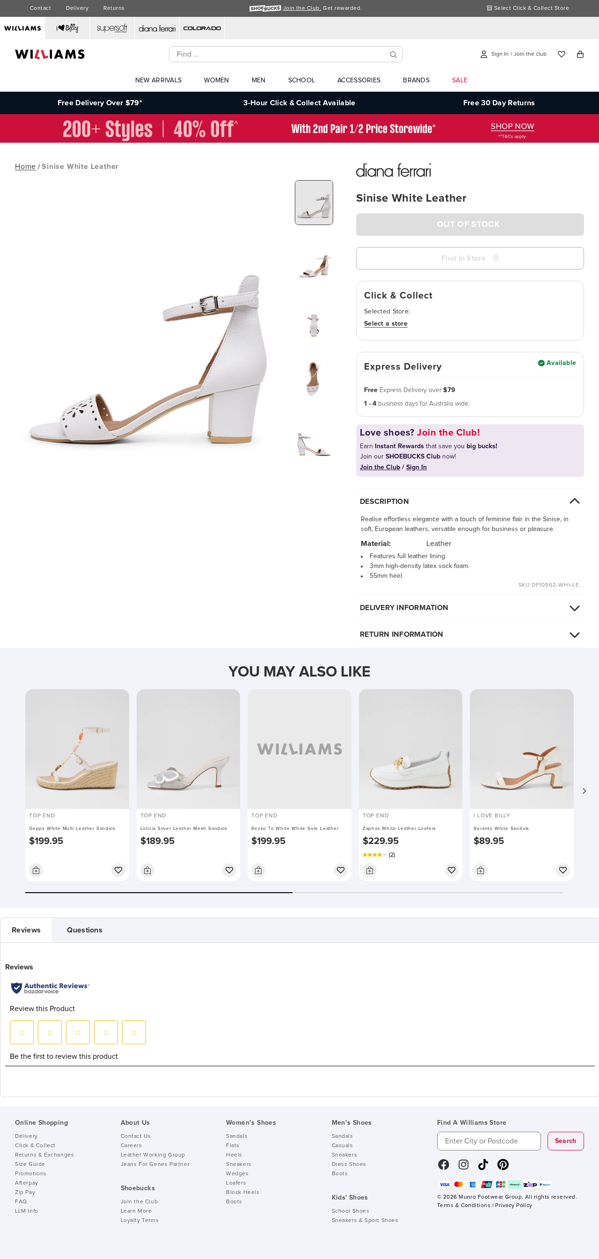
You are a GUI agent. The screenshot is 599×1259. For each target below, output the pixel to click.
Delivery (77, 8)
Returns (113, 8)
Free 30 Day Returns (499, 103)
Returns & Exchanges (44, 1155)
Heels (234, 1155)
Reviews (26, 930)
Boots (234, 1202)
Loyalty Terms (140, 1220)
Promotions (31, 1174)
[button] (584, 791)
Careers (131, 1146)
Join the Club (139, 1202)
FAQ (21, 1202)
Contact (40, 8)
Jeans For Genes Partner (155, 1164)
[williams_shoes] (503, 1168)
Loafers (236, 1183)
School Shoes (351, 1211)
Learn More (136, 1211)
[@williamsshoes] (483, 1168)
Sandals (237, 1136)
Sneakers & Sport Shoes (365, 1220)
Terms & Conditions (463, 1205)
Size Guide (30, 1164)
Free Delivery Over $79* (100, 103)
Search (566, 1141)
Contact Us (136, 1136)
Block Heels (243, 1192)
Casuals (342, 1146)
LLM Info (26, 1211)
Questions (84, 930)
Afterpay (26, 1183)
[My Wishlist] (561, 54)
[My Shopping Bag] (580, 54)
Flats (233, 1146)
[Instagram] (464, 1168)
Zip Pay (25, 1192)
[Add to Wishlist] (118, 870)
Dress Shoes (349, 1164)
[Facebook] (443, 1168)
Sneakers (239, 1164)
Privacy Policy (513, 1205)
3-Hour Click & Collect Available (299, 103)
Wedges (237, 1174)
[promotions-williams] (299, 140)
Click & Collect (35, 1146)
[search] (393, 54)
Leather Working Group (153, 1155)
